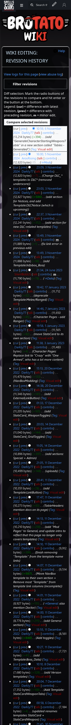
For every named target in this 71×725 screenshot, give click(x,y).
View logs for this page (21, 74)
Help (61, 51)
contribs (48, 132)
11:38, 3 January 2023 (50, 343)
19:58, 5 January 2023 (50, 325)
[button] (35, 84)
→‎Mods (46, 162)
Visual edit (45, 149)
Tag (34, 149)
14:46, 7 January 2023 (50, 308)
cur (16, 154)
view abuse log (51, 74)
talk (37, 132)
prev (23, 128)
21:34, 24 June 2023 (49, 270)
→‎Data (49, 278)
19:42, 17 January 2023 (51, 287)
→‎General (51, 603)
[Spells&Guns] (9, 5)
